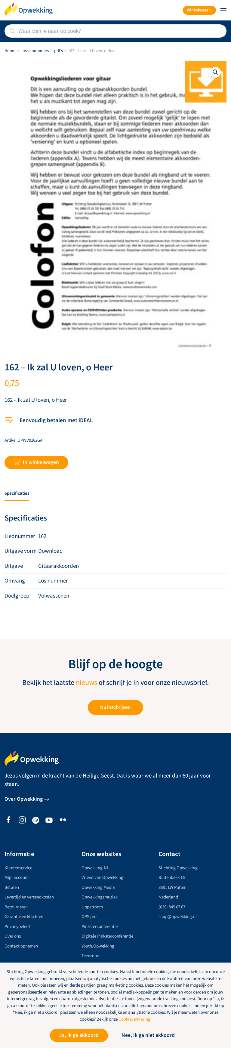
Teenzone (90, 956)
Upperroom (92, 907)
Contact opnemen (21, 946)
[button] (223, 10)
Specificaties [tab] (17, 493)
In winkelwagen (41, 462)
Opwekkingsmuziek (100, 897)
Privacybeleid (17, 926)
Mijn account (17, 877)
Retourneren (16, 907)
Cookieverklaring (134, 1019)
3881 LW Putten (172, 887)
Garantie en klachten (24, 917)
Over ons (13, 936)
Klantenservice (18, 868)
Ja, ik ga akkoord (79, 1035)
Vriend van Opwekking (102, 877)
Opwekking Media (98, 887)
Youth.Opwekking (98, 946)
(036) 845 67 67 (172, 907)
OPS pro (89, 917)
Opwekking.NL (95, 868)
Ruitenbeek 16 (172, 877)
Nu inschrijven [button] (115, 707)
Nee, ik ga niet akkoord (148, 1035)
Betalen (12, 887)
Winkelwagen (199, 10)
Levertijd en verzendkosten (29, 897)
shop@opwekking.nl (178, 917)
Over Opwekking (24, 799)
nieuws (86, 683)
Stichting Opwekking (178, 868)
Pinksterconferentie (100, 926)
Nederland (168, 897)
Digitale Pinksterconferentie (107, 936)
